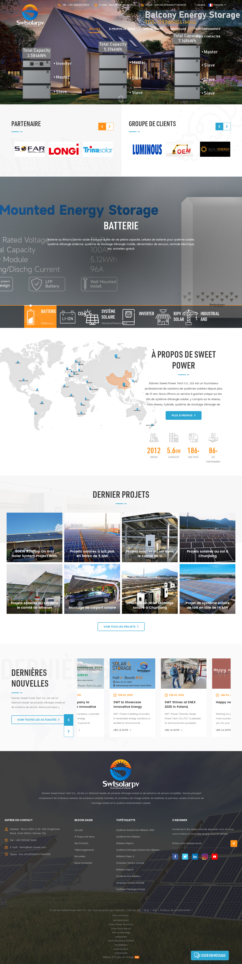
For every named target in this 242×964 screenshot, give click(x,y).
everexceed (121, 953)
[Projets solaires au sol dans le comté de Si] (150, 537)
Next (109, 126)
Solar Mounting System (121, 941)
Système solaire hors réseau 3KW (135, 830)
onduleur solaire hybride (130, 863)
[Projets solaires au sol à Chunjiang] (207, 537)
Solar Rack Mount (121, 929)
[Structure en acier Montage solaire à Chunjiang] (150, 589)
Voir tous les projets (120, 627)
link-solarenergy (121, 933)
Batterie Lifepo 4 (125, 856)
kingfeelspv (121, 945)
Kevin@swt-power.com (122, 5)
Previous (102, 126)
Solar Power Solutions (121, 924)
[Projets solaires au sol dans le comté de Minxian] (34, 589)
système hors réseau (128, 837)
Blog (146, 910)
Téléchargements (207, 29)
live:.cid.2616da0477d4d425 (170, 5)
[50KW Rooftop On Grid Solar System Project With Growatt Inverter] (34, 537)
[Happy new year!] (154, 673)
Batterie (121, 225)
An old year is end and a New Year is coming (205, 704)
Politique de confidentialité (175, 910)
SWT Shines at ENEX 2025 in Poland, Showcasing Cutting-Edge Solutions (102, 704)
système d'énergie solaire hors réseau (138, 850)
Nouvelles (178, 29)
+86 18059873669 (78, 5)
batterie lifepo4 (124, 843)
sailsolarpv (121, 937)
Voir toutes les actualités (37, 720)
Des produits (153, 29)
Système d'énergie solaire (130, 889)
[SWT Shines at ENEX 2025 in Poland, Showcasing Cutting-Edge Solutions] (103, 673)
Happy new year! (149, 702)
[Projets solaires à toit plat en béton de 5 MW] (92, 537)
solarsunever (121, 949)
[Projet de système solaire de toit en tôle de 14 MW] (207, 589)
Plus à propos (182, 415)
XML (154, 910)
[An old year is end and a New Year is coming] (205, 673)
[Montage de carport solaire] (92, 589)
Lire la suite (92, 730)
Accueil (94, 29)
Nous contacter (208, 36)
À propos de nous (122, 29)
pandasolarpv (121, 920)
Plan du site (134, 910)
